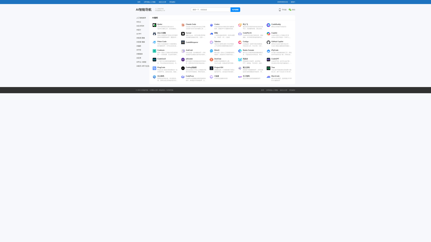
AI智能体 (139, 54)
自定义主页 (162, 2)
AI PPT (138, 34)
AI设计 (138, 30)
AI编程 (138, 46)
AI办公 (138, 22)
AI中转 (138, 50)
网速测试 (162, 90)
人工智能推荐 (141, 18)
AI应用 (138, 58)
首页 (138, 2)
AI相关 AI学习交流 (142, 66)
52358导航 (169, 90)
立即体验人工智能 (149, 2)
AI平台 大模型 (141, 62)
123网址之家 (154, 90)
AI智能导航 (144, 9)
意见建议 (172, 2)
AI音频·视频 (140, 42)
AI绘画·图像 (140, 38)
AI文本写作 (140, 26)
